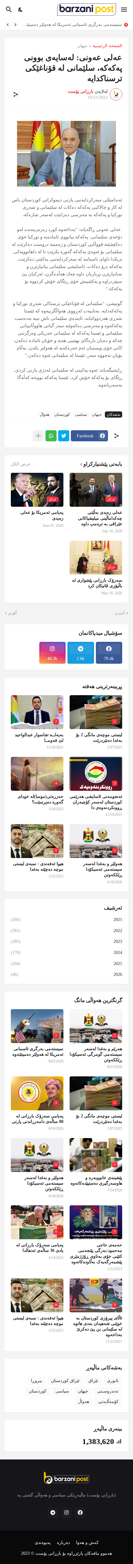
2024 (66, 952)
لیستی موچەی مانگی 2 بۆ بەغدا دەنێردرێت (81, 24)
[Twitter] (63, 435)
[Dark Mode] (21, 9)
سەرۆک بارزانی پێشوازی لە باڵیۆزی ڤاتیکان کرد (97, 583)
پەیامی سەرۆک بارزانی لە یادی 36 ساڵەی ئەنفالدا (39, 1248)
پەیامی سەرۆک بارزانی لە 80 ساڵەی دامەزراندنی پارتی (37, 1119)
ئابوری (112, 1380)
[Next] (8, 25)
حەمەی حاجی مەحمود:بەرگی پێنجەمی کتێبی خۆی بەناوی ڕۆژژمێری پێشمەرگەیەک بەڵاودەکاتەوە (96, 1253)
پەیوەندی (43, 1542)
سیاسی (81, 414)
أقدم (12, 613)
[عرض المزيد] (38, 435)
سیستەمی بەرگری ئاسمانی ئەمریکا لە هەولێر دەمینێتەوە (37, 1051)
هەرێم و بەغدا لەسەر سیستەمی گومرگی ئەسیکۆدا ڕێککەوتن (96, 1054)
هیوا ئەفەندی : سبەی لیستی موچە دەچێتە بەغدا (38, 866)
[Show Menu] (124, 9)
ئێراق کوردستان (65, 1380)
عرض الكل (21, 464)
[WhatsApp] (51, 435)
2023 (66, 941)
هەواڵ (44, 414)
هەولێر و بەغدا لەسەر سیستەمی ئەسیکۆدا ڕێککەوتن (102, 869)
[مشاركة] (16, 94)
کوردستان (62, 414)
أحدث (119, 613)
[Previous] (15, 25)
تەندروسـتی (107, 1391)
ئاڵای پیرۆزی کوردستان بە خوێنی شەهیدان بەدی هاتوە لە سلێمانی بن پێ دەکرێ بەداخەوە (97, 1326)
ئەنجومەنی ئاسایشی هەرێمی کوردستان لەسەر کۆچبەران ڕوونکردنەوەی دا (96, 802)
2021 (66, 919)
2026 (66, 974)
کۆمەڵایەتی (108, 1401)
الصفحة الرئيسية (107, 46)
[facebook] (80, 1513)
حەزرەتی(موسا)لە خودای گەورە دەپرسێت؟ (40, 799)
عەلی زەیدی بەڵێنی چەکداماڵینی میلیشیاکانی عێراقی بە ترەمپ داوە (100, 518)
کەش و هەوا (87, 1542)
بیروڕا (36, 1380)
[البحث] (8, 9)
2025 (66, 963)
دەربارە (63, 1542)
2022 (66, 930)
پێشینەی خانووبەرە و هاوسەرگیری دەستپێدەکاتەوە (96, 1180)
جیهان (82, 46)
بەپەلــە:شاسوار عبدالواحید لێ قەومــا (39, 737)
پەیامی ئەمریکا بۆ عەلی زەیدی (41, 515)
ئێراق (93, 1380)
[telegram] (53, 1513)
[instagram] (66, 1513)
